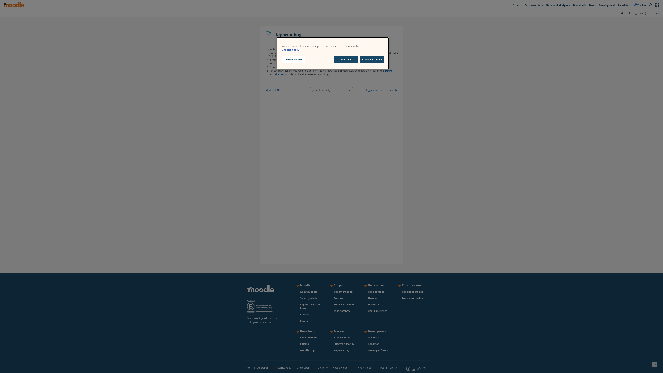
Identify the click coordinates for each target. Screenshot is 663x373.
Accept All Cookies (372, 59)
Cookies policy (290, 49)
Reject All (346, 59)
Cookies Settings (293, 59)
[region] (333, 53)
